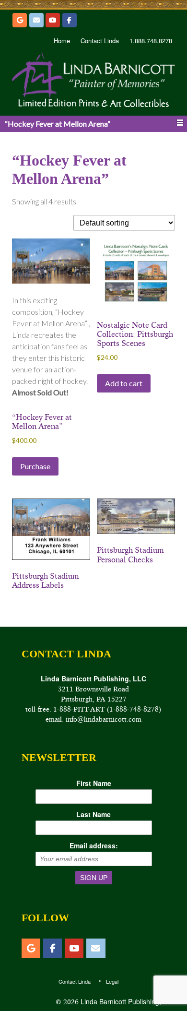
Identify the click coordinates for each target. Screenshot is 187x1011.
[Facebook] (69, 20)
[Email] (36, 20)
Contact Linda (100, 41)
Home (62, 41)
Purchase (35, 466)
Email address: (94, 845)
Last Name (93, 814)
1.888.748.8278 (150, 41)
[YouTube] (53, 20)
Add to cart (123, 383)
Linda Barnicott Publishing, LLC (127, 1001)
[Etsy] (19, 20)
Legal (112, 981)
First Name (93, 783)
